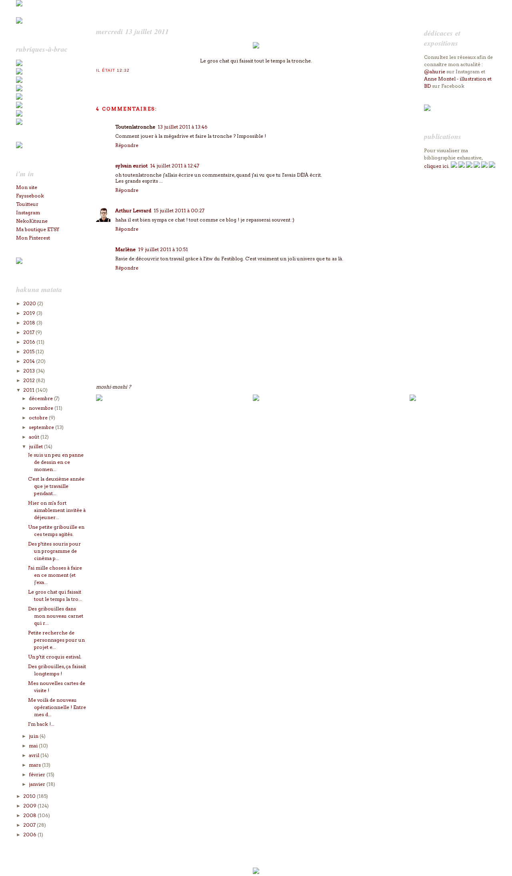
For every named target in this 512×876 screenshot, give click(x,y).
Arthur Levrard (133, 210)
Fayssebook (30, 196)
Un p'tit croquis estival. (55, 657)
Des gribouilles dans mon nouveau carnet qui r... (55, 616)
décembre (41, 398)
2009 (30, 806)
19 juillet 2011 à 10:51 (163, 249)
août (34, 437)
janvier (37, 784)
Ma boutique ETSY (37, 229)
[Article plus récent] (99, 399)
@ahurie (434, 71)
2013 (29, 371)
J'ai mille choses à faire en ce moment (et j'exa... (55, 575)
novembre (41, 408)
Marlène (125, 249)
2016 (29, 342)
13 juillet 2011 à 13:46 (183, 127)
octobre (39, 418)
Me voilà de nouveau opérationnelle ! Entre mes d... (57, 707)
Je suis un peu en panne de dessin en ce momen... (56, 462)
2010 (30, 796)
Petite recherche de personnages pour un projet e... (56, 640)
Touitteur (27, 204)
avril (34, 755)
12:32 (123, 70)
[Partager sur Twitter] (108, 81)
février (37, 774)
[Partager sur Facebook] (116, 81)
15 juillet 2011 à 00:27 (179, 210)
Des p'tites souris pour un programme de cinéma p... (54, 551)
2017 (29, 332)
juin (34, 736)
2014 (29, 361)
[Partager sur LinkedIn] (132, 81)
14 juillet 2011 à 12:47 (174, 166)
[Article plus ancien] (413, 399)
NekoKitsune (32, 221)
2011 (29, 390)
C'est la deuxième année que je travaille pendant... (56, 486)
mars (35, 765)
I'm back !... (41, 724)
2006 (30, 835)
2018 (29, 323)
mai (34, 746)
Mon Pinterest (33, 238)
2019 (29, 313)
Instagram (28, 212)
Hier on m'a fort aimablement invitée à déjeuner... (57, 510)
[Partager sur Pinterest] (124, 81)
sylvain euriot (131, 166)
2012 (29, 380)
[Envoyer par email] (100, 81)
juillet (36, 446)
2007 (30, 825)
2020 (30, 303)
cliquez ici (436, 166)
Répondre (126, 145)
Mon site (26, 187)
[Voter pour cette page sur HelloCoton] (140, 81)
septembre (42, 427)
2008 (30, 815)
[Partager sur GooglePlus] (148, 81)
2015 (29, 351)
